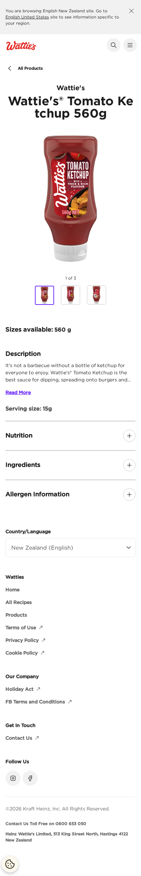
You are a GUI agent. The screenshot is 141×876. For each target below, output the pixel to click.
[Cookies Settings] (9, 864)
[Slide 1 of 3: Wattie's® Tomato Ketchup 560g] (44, 295)
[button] (113, 45)
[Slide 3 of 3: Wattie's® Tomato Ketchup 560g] (96, 295)
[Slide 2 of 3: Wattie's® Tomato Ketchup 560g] (70, 295)
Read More (18, 392)
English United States (27, 16)
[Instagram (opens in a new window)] (13, 778)
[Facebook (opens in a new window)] (30, 778)
